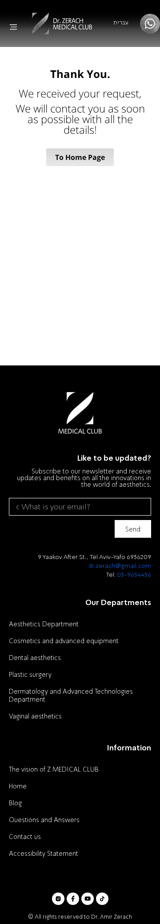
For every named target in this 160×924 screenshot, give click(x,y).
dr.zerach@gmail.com (119, 565)
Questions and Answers (44, 819)
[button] (13, 27)
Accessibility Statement (43, 853)
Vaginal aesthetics (35, 716)
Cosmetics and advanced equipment (64, 640)
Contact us (25, 836)
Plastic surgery (30, 674)
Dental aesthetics (35, 657)
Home (18, 786)
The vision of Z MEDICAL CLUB (54, 769)
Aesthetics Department (44, 624)
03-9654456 (134, 574)
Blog (15, 803)
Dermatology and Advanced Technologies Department (71, 695)
